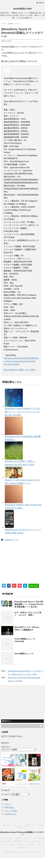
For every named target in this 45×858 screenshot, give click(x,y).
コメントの (11, 811)
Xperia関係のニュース (24, 654)
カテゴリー (6, 747)
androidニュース (12, 540)
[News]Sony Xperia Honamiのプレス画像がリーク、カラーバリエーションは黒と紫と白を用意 (22, 411)
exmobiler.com (22, 8)
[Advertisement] (21, 563)
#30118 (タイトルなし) (11, 825)
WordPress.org (10, 814)
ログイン (8, 804)
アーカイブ (6, 794)
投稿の (9, 807)
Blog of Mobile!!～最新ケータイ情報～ (20, 370)
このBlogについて (29, 825)
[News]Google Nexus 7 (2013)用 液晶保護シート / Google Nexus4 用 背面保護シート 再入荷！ (28, 604)
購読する (7, 721)
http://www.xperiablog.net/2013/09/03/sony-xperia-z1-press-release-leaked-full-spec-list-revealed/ (21, 361)
